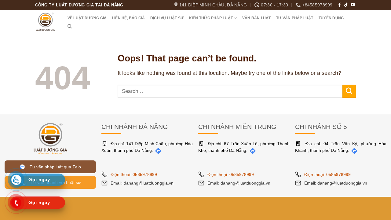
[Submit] (349, 91)
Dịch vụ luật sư (167, 18)
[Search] (70, 26)
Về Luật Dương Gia (87, 18)
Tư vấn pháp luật (294, 18)
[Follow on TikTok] (346, 5)
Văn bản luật (256, 18)
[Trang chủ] (50, 138)
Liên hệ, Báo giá (128, 18)
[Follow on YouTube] (353, 5)
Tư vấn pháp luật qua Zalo (54, 166)
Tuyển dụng (331, 18)
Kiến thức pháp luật (211, 18)
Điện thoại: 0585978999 (134, 174)
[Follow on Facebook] (340, 5)
